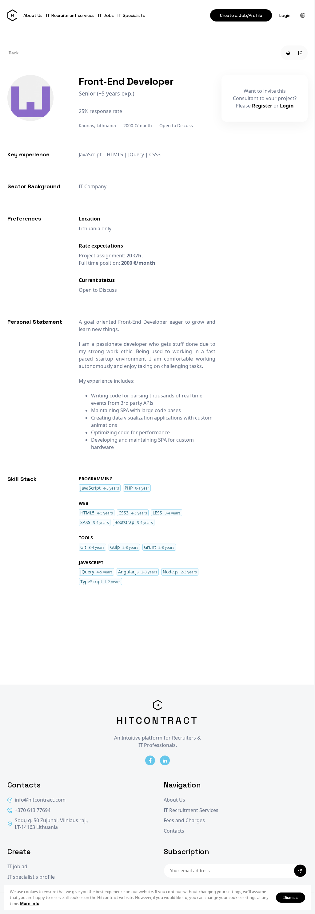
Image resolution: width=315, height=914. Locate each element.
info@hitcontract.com (40, 800)
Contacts (174, 831)
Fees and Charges (184, 820)
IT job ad (17, 866)
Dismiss (290, 897)
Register (262, 105)
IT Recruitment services (70, 15)
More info (29, 903)
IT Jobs (106, 15)
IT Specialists (131, 15)
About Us (32, 15)
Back (13, 53)
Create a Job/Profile (241, 15)
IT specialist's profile (31, 877)
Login (284, 15)
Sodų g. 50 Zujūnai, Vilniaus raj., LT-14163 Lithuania (51, 823)
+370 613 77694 (32, 810)
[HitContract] (12, 15)
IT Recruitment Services (191, 810)
